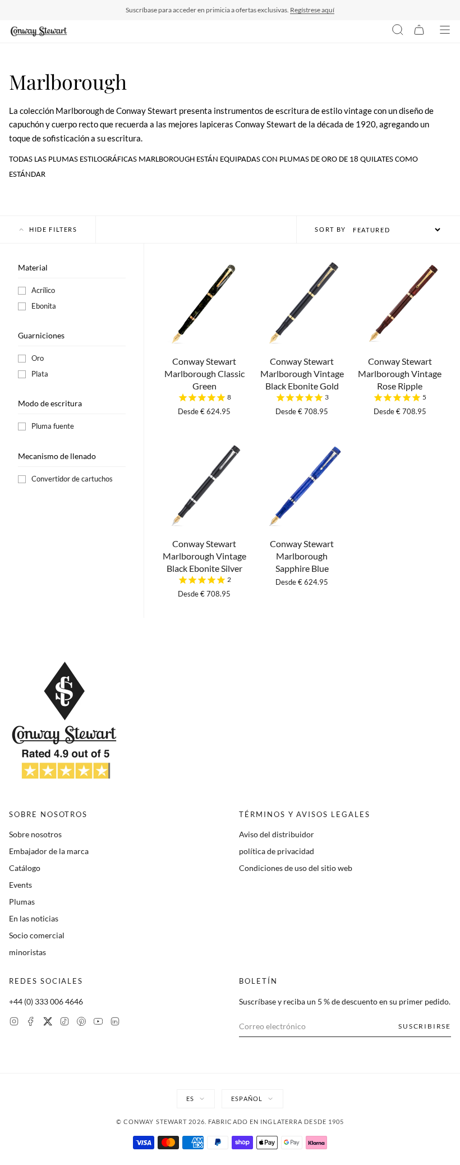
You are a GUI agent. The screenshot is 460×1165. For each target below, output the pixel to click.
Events (20, 884)
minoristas (27, 952)
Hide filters (53, 229)
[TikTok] (64, 1022)
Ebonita (43, 305)
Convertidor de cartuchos (72, 478)
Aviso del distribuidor (276, 834)
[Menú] (445, 31)
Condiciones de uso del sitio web (295, 868)
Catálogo (24, 868)
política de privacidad (276, 851)
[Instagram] (14, 1022)
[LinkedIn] (115, 1022)
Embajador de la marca (49, 851)
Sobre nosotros (35, 834)
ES (190, 1098)
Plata (39, 373)
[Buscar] (398, 31)
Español (247, 1098)
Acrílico (43, 290)
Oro (37, 358)
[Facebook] (31, 1022)
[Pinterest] (81, 1022)
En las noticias (33, 918)
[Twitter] (48, 1022)
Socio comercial (37, 935)
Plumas (22, 901)
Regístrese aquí (312, 10)
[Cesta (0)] (419, 31)
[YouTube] (98, 1022)
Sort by (330, 229)
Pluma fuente (52, 425)
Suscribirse (424, 1026)
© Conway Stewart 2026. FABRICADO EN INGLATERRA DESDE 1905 (230, 1121)
